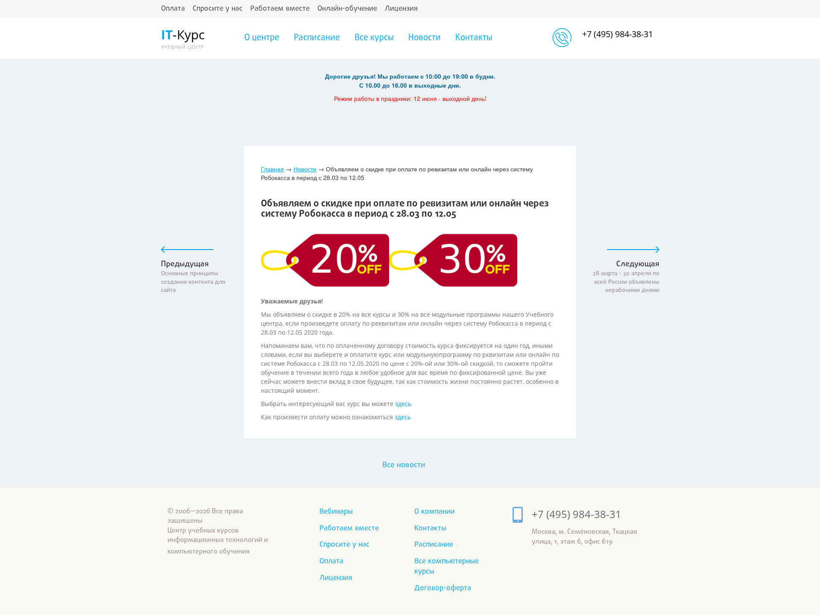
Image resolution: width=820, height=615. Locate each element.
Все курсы (374, 38)
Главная (272, 169)
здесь (403, 404)
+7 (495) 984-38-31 (617, 34)
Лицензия (401, 9)
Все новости (403, 465)
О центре (261, 38)
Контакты (473, 38)
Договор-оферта (442, 588)
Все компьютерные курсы (446, 566)
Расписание (317, 38)
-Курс (181, 37)
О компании (434, 511)
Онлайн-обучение (347, 9)
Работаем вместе (280, 9)
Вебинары (336, 511)
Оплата (173, 9)
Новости (424, 38)
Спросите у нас (218, 9)
